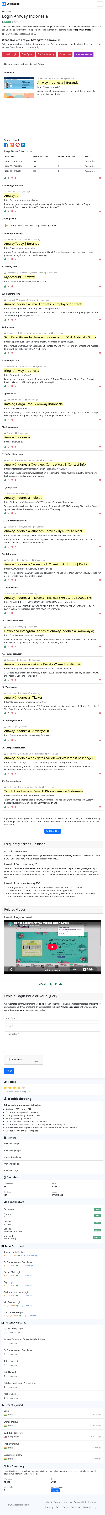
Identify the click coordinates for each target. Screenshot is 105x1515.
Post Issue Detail (84, 54)
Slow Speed (27, 54)
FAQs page (33, 1130)
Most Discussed (14, 1246)
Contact (58, 1502)
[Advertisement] (52, 117)
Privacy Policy (89, 1507)
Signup (55, 1490)
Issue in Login (10, 54)
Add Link (68, 1502)
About (49, 1502)
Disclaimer (76, 1507)
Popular (92, 1502)
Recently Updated (16, 1322)
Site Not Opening (46, 54)
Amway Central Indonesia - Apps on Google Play (32, 225)
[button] (60, 984)
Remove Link (80, 1502)
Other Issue (65, 54)
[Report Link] (100, 178)
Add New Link (52, 831)
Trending (49, 1507)
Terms (66, 1507)
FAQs (58, 1507)
